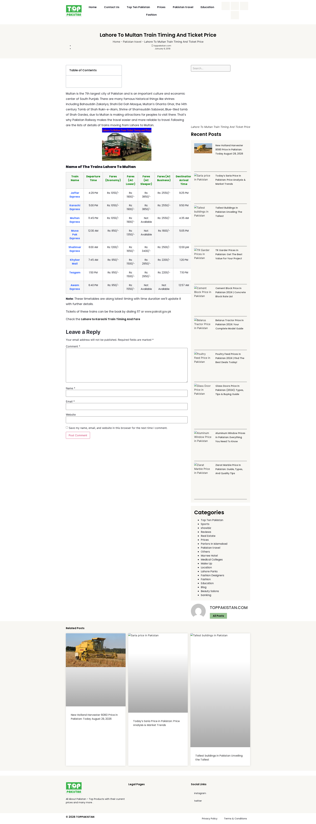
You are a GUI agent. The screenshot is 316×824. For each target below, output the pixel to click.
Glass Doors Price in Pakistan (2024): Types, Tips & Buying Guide (229, 390)
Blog (203, 587)
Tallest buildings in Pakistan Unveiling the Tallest (228, 212)
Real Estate (208, 536)
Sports (205, 524)
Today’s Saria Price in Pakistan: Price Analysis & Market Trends (230, 180)
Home (93, 7)
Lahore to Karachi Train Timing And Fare (110, 319)
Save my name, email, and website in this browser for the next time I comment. (118, 428)
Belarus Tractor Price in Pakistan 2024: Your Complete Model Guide (229, 324)
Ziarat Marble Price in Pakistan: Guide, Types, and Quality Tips (229, 469)
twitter (198, 800)
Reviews (206, 532)
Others (205, 552)
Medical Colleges (212, 559)
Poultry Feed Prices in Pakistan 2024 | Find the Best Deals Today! (229, 358)
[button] (117, 70)
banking (206, 595)
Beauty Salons (210, 591)
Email (70, 401)
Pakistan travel (183, 7)
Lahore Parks (209, 571)
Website (71, 414)
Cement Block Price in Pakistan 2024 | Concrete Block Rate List (230, 292)
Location (206, 567)
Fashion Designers (212, 575)
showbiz (206, 528)
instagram (200, 793)
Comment (73, 346)
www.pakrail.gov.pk (158, 312)
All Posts (218, 616)
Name (70, 388)
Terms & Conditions (235, 818)
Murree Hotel (209, 556)
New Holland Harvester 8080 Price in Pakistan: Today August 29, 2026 (229, 149)
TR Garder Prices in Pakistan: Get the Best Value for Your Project (228, 254)
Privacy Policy (209, 818)
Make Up (206, 563)
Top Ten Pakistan (138, 7)
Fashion (151, 15)
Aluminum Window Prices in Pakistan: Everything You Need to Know (230, 437)
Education (207, 7)
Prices (161, 7)
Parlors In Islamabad (214, 544)
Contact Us (111, 7)
